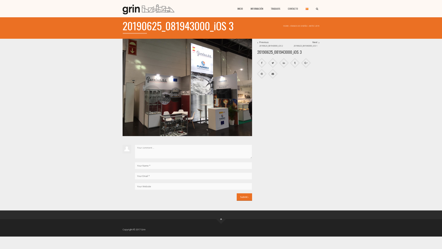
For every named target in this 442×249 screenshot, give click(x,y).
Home (286, 26)
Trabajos (275, 8)
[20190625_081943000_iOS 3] (187, 87)
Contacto (293, 8)
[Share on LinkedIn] (284, 63)
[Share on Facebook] (262, 63)
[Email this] (273, 74)
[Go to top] (221, 219)
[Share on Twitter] (273, 63)
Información (257, 8)
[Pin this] (262, 74)
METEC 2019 (314, 26)
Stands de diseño (299, 26)
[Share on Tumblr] (295, 63)
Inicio (240, 8)
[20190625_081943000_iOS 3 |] (148, 8)
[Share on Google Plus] (306, 63)
